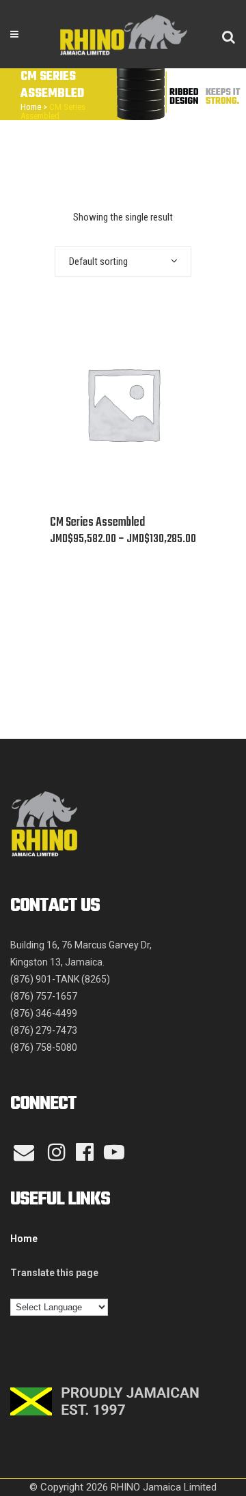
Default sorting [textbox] (98, 261)
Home (30, 107)
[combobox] (123, 261)
